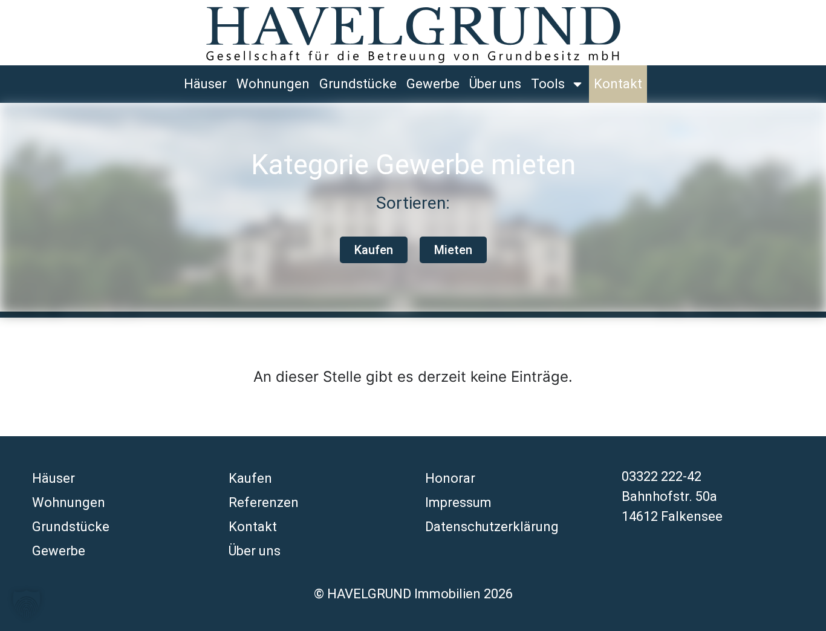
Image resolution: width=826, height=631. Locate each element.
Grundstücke (358, 83)
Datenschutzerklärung (492, 526)
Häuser (205, 83)
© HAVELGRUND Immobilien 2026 (413, 593)
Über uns (495, 83)
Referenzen (264, 502)
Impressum (458, 502)
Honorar (450, 478)
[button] (26, 604)
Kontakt (618, 83)
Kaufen (250, 478)
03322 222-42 (661, 476)
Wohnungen (273, 83)
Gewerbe (433, 83)
